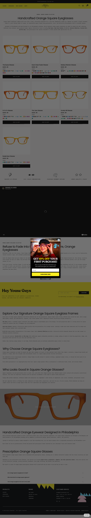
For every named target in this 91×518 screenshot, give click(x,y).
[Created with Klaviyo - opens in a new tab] (45, 279)
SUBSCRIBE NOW (45, 274)
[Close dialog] (59, 240)
